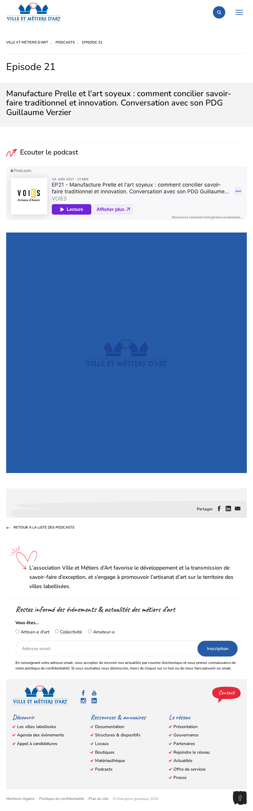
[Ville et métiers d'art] (33, 12)
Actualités (183, 761)
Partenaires (184, 744)
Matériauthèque (110, 761)
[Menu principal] (239, 12)
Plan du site (98, 798)
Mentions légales (20, 798)
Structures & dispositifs (117, 735)
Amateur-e (103, 632)
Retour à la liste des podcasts (44, 528)
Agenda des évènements (40, 735)
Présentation (185, 727)
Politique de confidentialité (61, 798)
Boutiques (104, 752)
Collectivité (70, 632)
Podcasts (104, 769)
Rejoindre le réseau (191, 752)
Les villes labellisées (36, 727)
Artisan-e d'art (34, 632)
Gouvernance (185, 735)
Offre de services (189, 769)
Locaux (102, 744)
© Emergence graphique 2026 (136, 799)
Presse (179, 777)
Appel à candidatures (37, 744)
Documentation (109, 727)
